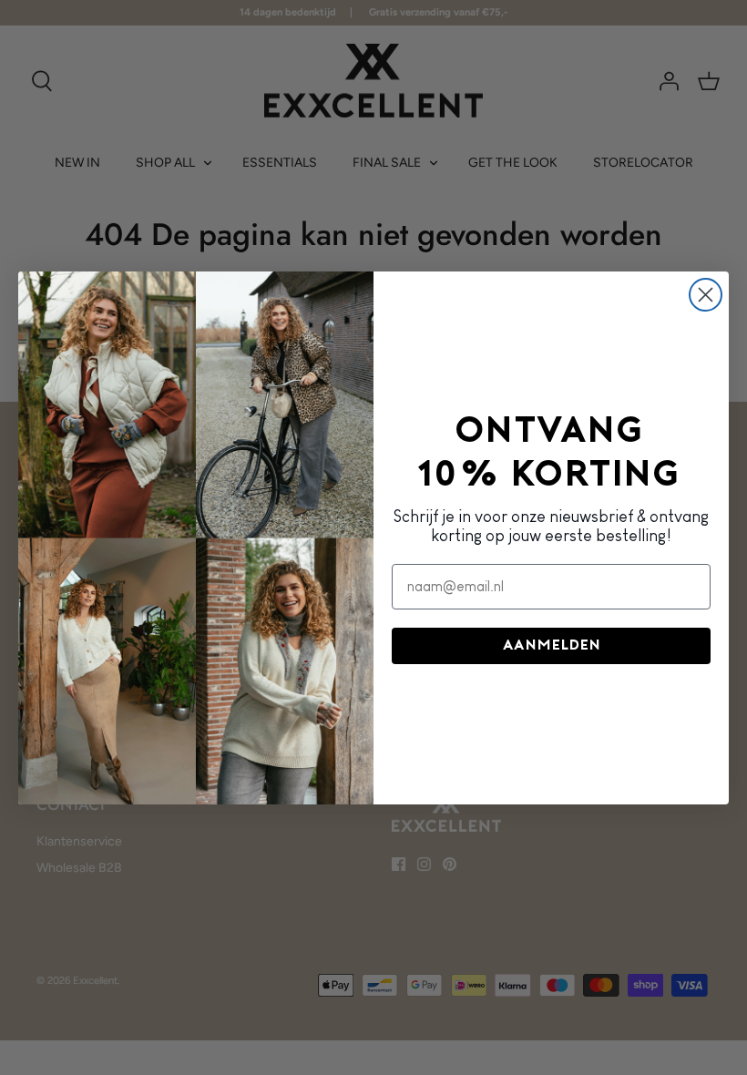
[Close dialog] (705, 295)
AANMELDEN (551, 646)
